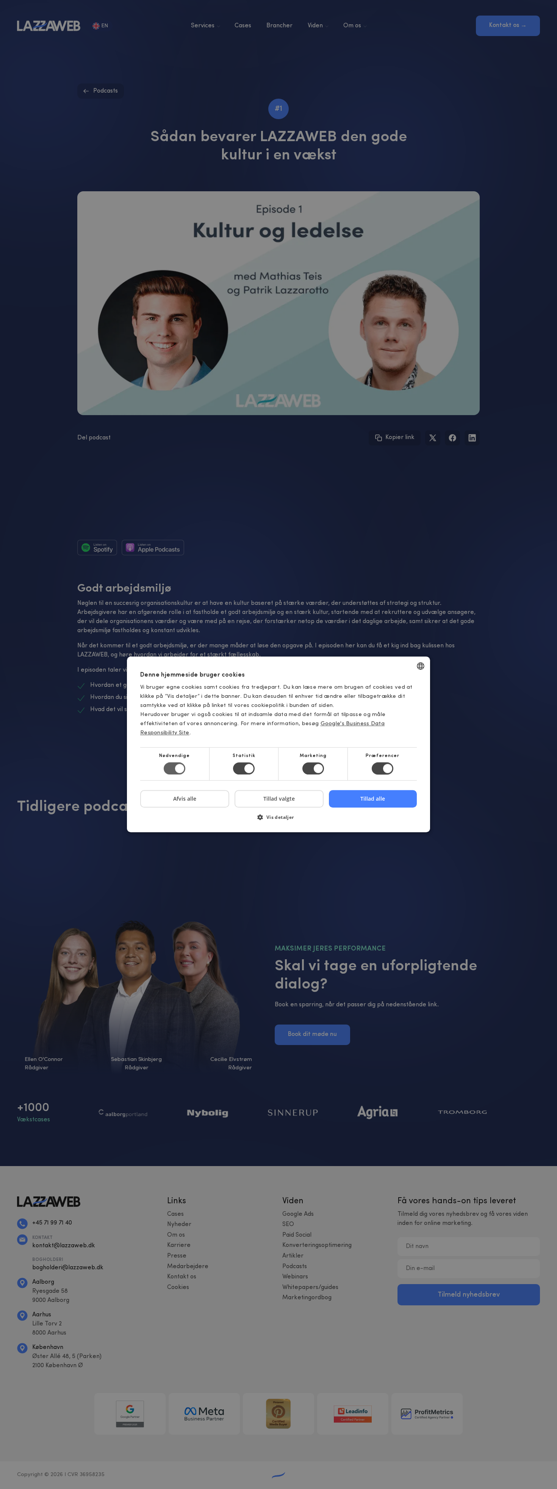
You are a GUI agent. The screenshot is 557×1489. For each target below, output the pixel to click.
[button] (278, 820)
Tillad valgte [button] (279, 798)
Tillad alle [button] (372, 798)
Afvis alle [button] (184, 799)
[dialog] (278, 744)
